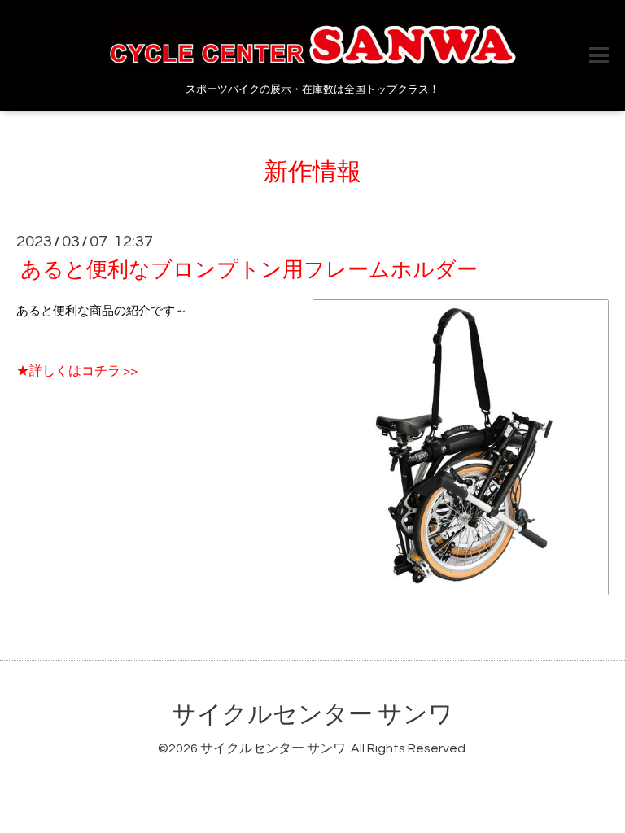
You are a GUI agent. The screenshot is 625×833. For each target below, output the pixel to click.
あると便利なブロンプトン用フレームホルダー (249, 270)
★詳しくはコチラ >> (77, 370)
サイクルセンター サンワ (312, 714)
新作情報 (312, 172)
